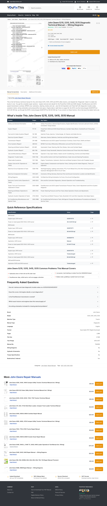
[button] (41, 47)
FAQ (32, 492)
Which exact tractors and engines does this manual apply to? (27, 301)
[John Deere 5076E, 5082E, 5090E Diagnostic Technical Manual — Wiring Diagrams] (99, 23)
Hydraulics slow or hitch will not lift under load (22, 273)
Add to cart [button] (99, 383)
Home (9, 19)
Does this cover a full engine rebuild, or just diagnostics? (26, 292)
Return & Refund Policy (37, 498)
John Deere (15, 19)
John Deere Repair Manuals (23, 98)
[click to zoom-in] (25, 47)
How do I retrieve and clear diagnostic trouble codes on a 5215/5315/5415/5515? (33, 287)
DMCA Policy (59, 489)
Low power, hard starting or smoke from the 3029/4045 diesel (74, 273)
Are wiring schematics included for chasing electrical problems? (28, 306)
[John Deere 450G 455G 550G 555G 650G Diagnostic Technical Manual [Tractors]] (97, 23)
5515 (71, 365)
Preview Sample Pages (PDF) (56, 45)
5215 (62, 365)
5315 (65, 365)
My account (80, 9)
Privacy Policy (59, 495)
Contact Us (89, 9)
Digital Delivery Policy (37, 495)
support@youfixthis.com (16, 1)
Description (24, 92)
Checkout (97, 9)
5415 (68, 365)
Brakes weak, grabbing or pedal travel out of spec (70, 276)
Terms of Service (60, 492)
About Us (9, 489)
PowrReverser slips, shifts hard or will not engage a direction (27, 277)
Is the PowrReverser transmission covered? (22, 297)
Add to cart (73, 52)
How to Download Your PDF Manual (41, 489)
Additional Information (35, 92)
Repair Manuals (23, 19)
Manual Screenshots (13, 92)
